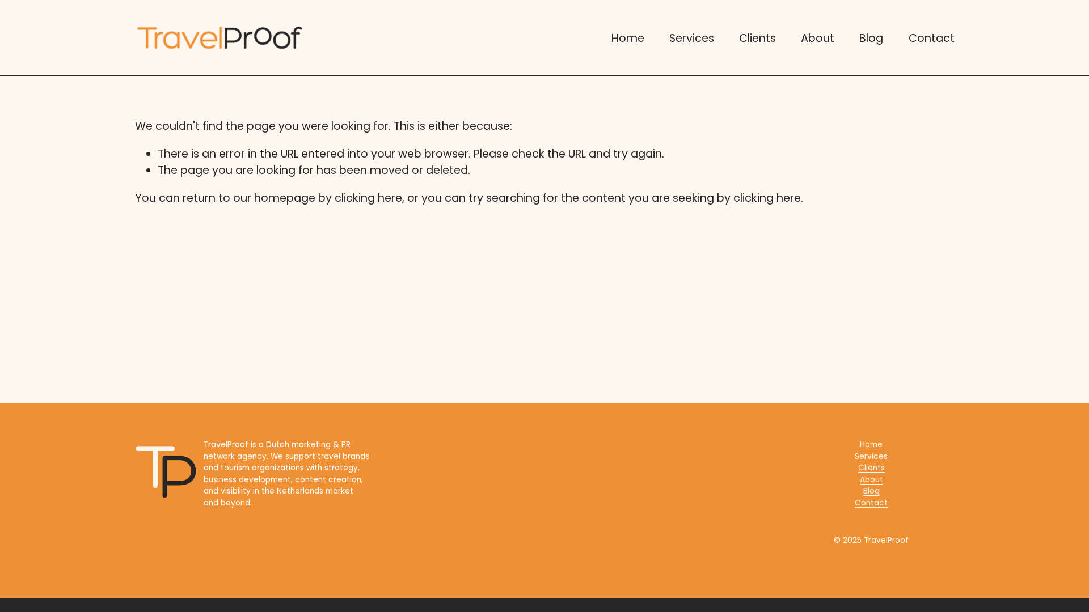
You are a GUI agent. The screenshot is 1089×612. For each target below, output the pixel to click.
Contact (932, 38)
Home (627, 38)
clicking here (368, 198)
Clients (757, 38)
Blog (871, 38)
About (817, 38)
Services (691, 38)
